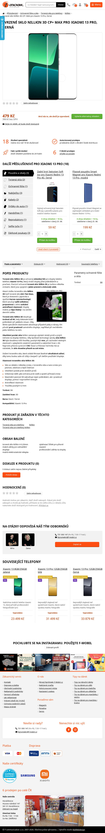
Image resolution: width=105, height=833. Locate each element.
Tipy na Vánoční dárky (83, 682)
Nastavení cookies (46, 691)
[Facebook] (68, 729)
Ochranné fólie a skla (29, 13)
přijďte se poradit (67, 153)
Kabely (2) (13, 199)
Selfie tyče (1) (15, 226)
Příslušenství (12, 13)
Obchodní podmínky (13, 688)
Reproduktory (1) (17, 219)
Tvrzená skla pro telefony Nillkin (16, 427)
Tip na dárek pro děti (83, 685)
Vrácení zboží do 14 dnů (14, 700)
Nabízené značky (46, 685)
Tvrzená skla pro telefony (51, 13)
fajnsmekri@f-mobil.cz (67, 537)
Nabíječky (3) (15, 192)
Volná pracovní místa (48, 688)
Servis (41, 711)
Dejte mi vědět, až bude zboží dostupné (22, 124)
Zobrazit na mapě (10, 809)
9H (101, 282)
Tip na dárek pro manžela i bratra (85, 701)
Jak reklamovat (10, 697)
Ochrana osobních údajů (14, 703)
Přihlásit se (43, 505)
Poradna (42, 708)
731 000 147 (71, 534)
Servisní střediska (11, 694)
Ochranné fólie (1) (18, 186)
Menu (98, 4)
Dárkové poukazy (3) (19, 232)
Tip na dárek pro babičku (85, 688)
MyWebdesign (79, 829)
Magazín (42, 705)
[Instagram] (75, 729)
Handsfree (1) (15, 212)
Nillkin (67, 13)
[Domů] (3, 13)
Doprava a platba (11, 685)
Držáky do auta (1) (18, 206)
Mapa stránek (10, 707)
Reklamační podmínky (13, 691)
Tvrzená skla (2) (16, 179)
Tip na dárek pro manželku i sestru (86, 695)
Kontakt (7, 682)
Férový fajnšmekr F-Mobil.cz (51, 682)
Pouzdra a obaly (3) (18, 172)
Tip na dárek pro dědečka (85, 691)
